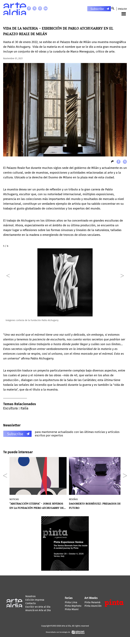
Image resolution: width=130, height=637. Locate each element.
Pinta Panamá (92, 602)
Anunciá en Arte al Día (38, 610)
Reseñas (73, 499)
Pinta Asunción (92, 605)
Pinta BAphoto (73, 605)
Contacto (30, 603)
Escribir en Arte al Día (37, 606)
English (122, 8)
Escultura (10, 408)
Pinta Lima (71, 602)
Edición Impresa (34, 599)
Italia (24, 408)
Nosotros (30, 596)
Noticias (14, 499)
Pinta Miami (72, 609)
